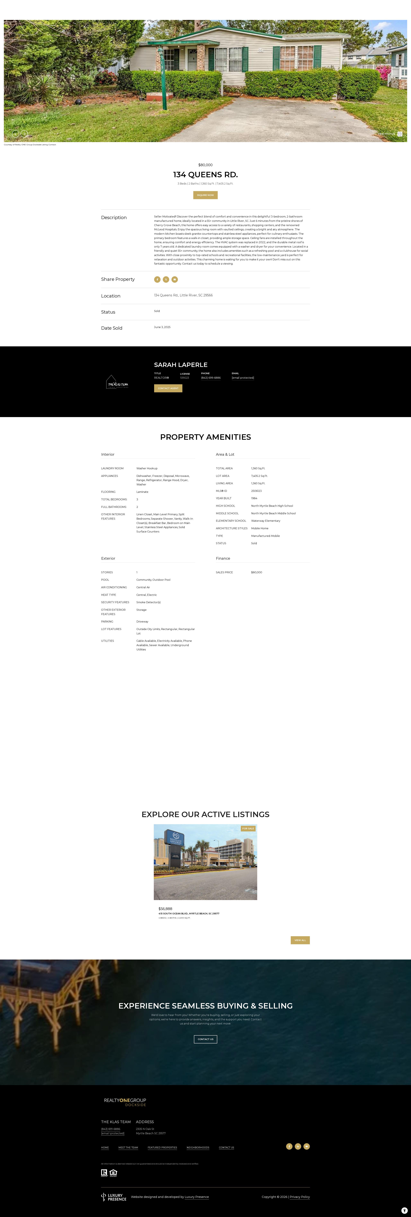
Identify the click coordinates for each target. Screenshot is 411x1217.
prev (15, 134)
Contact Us (226, 1147)
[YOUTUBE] (306, 1146)
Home (105, 1147)
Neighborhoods (198, 1147)
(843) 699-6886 (211, 377)
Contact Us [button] (205, 1039)
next (24, 134)
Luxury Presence (197, 1197)
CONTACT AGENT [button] (168, 388)
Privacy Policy (300, 1197)
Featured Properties (162, 1147)
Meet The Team (128, 1147)
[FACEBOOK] (289, 1146)
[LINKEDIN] (298, 1146)
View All (300, 940)
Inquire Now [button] (205, 195)
